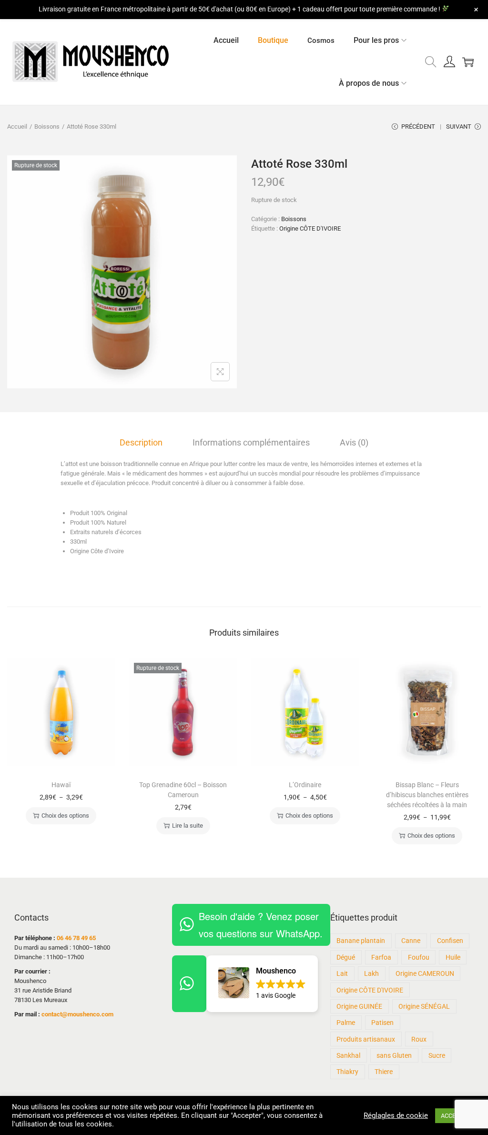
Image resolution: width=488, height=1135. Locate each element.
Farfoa (381, 957)
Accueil (17, 126)
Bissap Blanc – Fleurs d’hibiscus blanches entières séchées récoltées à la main (427, 795)
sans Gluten (394, 1055)
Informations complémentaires (251, 442)
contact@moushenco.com (77, 1014)
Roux (419, 1039)
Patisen (382, 1022)
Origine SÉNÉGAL (424, 1006)
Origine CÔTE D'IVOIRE (310, 228)
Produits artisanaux (365, 1039)
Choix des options (65, 815)
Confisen (450, 940)
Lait (342, 973)
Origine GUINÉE (359, 1006)
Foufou (418, 957)
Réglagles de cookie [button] (396, 1115)
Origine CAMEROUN (425, 973)
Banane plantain (360, 940)
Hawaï (61, 785)
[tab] (141, 442)
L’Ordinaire (305, 785)
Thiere (384, 1071)
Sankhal (348, 1055)
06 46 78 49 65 (76, 938)
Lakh (371, 973)
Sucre (436, 1055)
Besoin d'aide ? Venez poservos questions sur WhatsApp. (261, 924)
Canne (410, 940)
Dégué (345, 957)
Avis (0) (354, 442)
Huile (453, 957)
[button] (262, 983)
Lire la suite (187, 825)
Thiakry (347, 1071)
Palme (345, 1022)
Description (141, 442)
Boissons (47, 126)
